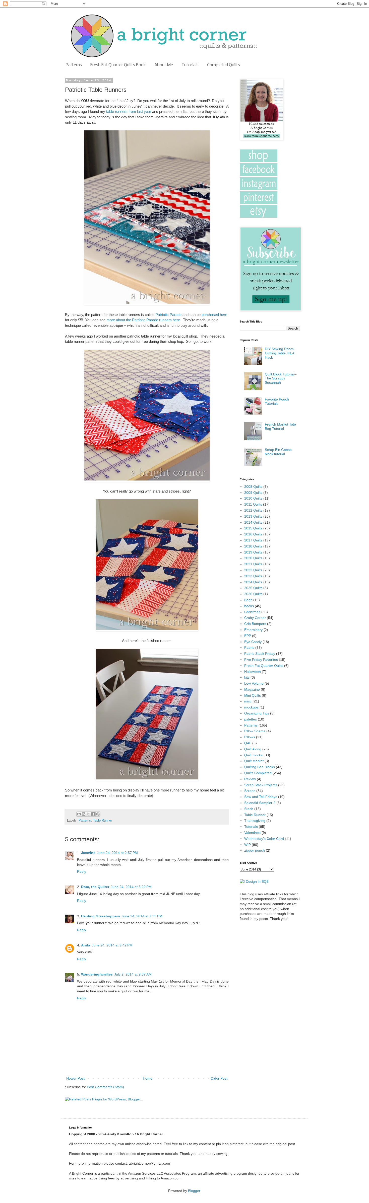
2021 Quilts (253, 564)
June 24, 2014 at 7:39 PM (141, 916)
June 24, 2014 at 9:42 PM (112, 945)
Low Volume (254, 683)
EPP (247, 636)
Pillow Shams (254, 731)
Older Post (219, 1078)
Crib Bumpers (255, 624)
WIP (247, 845)
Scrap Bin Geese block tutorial (278, 452)
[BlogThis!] (83, 814)
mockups (251, 707)
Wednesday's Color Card (264, 839)
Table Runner (102, 820)
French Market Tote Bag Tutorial (280, 426)
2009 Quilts (253, 493)
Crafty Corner (255, 618)
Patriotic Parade (168, 314)
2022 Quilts (253, 570)
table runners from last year (128, 111)
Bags (248, 600)
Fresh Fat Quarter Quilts (263, 666)
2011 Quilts (253, 504)
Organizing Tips (256, 713)
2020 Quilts (253, 558)
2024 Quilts (253, 582)
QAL (247, 743)
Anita (85, 945)
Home (147, 1078)
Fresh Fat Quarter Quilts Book (118, 65)
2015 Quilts (253, 528)
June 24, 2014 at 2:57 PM (117, 853)
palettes (250, 719)
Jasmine (88, 853)
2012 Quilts (253, 510)
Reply (81, 871)
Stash (248, 809)
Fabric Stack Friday (259, 654)
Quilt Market (254, 761)
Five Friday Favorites (261, 660)
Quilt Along (252, 749)
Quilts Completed (258, 773)
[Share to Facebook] (93, 814)
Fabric (249, 648)
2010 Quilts (253, 498)
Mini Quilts (252, 695)
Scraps (249, 791)
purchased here (214, 314)
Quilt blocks (253, 755)
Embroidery (253, 630)
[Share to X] (88, 814)
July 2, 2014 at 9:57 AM (133, 974)
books (249, 606)
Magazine (252, 689)
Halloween (252, 672)
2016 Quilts (253, 534)
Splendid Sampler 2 (259, 803)
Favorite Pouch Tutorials (277, 401)
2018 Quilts (253, 546)
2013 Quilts (253, 516)
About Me (163, 65)
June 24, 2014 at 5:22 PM (131, 887)
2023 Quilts (253, 576)
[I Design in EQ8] (254, 881)
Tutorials (190, 65)
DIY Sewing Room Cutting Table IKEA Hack (279, 353)
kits (247, 677)
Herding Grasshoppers (100, 916)
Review (250, 779)
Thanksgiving (254, 821)
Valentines (252, 833)
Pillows (249, 737)
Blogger (194, 1191)
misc (248, 701)
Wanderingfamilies (97, 974)
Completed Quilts (223, 65)
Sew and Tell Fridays (260, 797)
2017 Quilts (253, 540)
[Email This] (78, 814)
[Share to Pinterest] (97, 814)
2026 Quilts (253, 594)
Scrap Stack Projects (260, 785)
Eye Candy (253, 642)
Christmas (252, 612)
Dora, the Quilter (95, 887)
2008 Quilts (253, 487)
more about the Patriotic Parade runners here (143, 320)
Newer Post (75, 1078)
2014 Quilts (253, 522)
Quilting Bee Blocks (259, 767)
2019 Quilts (253, 552)
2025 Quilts (253, 588)
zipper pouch (254, 850)
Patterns (74, 65)
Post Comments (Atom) (105, 1087)
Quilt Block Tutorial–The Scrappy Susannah (280, 378)
